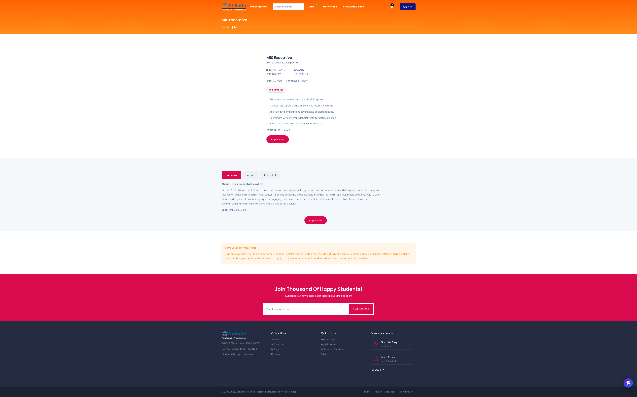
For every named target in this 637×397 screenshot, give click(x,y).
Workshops (329, 6)
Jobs (311, 6)
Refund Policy (405, 391)
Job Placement (330, 344)
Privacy (378, 391)
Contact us (278, 344)
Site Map (390, 391)
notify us (347, 253)
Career (276, 354)
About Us (278, 339)
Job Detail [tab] (270, 175)
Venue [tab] (250, 175)
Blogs (276, 349)
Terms (367, 391)
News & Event (330, 339)
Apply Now (277, 139)
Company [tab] (231, 175)
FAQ (325, 354)
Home (225, 27)
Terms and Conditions (334, 349)
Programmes (258, 6)
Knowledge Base (353, 6)
